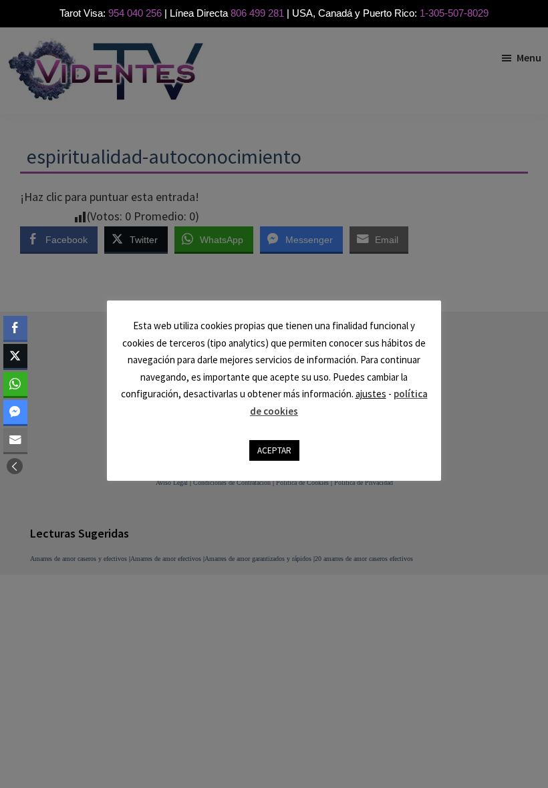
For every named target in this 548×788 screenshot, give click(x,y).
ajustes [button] (371, 393)
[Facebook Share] (15, 328)
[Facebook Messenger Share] (15, 412)
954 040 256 (135, 13)
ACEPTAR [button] (274, 450)
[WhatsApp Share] (15, 384)
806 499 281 (257, 13)
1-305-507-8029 (454, 13)
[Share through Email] (15, 440)
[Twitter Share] (15, 356)
